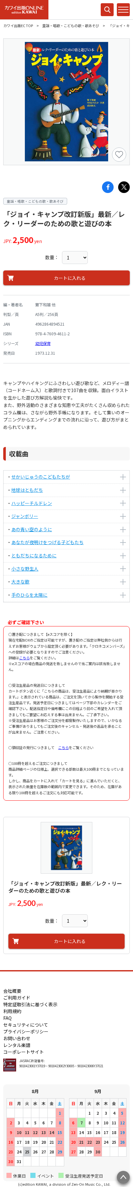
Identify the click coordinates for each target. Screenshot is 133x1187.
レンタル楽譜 (16, 1045)
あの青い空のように (31, 529)
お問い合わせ (16, 1038)
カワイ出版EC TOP (18, 25)
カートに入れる (70, 278)
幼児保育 (43, 343)
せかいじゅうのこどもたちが (40, 476)
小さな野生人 (24, 568)
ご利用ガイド (16, 997)
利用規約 (12, 1011)
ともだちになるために (33, 555)
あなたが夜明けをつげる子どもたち (47, 542)
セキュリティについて (25, 1024)
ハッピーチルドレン (31, 503)
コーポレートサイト (23, 1052)
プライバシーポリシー (25, 1031)
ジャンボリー (24, 516)
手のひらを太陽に (29, 595)
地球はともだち (27, 490)
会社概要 (12, 991)
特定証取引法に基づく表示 (30, 1004)
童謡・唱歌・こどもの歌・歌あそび (70, 25)
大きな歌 (20, 581)
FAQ (7, 1018)
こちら (24, 657)
